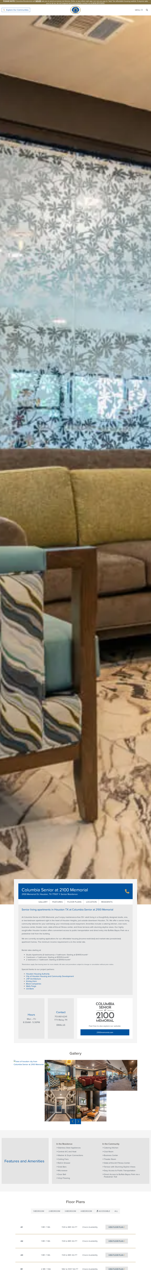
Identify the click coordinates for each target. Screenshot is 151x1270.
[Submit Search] (147, 10)
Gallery (43, 901)
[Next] (78, 1121)
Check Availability (90, 1227)
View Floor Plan (116, 1227)
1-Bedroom (38, 1211)
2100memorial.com (105, 1032)
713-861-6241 (61, 1016)
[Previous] (73, 1121)
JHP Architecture (33, 978)
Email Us (60, 1024)
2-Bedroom (54, 1211)
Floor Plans (74, 901)
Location (91, 901)
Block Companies (33, 983)
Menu (137, 10)
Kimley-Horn (31, 981)
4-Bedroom (86, 1211)
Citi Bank (30, 988)
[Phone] (127, 891)
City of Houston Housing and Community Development (50, 976)
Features (57, 901)
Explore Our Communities (17, 9)
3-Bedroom (70, 1211)
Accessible (104, 1211)
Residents (107, 901)
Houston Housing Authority (38, 973)
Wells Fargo (31, 986)
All (116, 1211)
